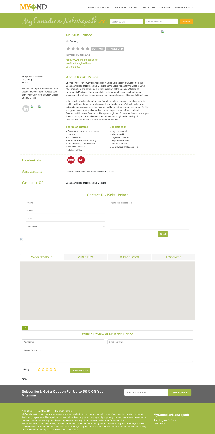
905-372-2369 (73, 66)
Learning (164, 7)
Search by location (125, 7)
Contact (97, 48)
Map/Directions (41, 257)
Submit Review (80, 370)
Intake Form (115, 48)
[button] (107, 289)
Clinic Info (85, 257)
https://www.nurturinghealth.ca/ (82, 59)
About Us (27, 410)
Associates (173, 257)
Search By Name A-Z (99, 7)
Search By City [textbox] (118, 21)
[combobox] (126, 21)
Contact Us (148, 7)
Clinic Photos (129, 257)
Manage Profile (183, 7)
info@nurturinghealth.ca (78, 63)
